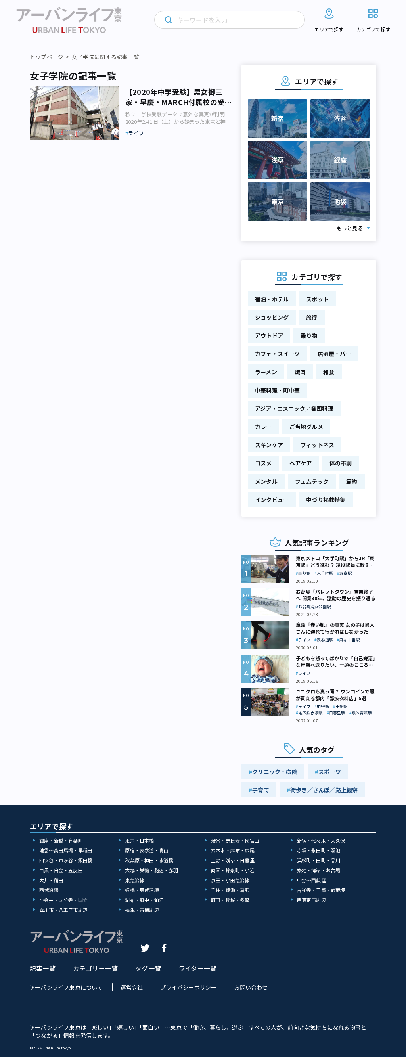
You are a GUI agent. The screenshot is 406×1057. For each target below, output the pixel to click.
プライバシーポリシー (188, 987)
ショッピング (272, 317)
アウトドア (269, 335)
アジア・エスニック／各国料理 (294, 408)
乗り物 (309, 335)
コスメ (263, 463)
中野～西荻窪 (311, 880)
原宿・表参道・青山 (147, 850)
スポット (317, 299)
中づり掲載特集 (325, 500)
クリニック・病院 (274, 772)
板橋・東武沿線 (142, 890)
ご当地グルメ (306, 427)
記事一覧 (43, 968)
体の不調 (340, 463)
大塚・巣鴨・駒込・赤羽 (151, 870)
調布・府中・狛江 (144, 899)
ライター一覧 (197, 968)
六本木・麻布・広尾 (233, 850)
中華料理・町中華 (277, 390)
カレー (263, 427)
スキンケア (269, 445)
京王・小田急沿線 (230, 880)
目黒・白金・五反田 (61, 870)
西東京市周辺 (311, 899)
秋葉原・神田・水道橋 (149, 860)
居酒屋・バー (334, 354)
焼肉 (300, 372)
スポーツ (329, 772)
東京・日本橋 (139, 840)
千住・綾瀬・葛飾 (230, 890)
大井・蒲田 (51, 880)
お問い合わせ (251, 987)
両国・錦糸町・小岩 (233, 870)
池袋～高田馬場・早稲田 (65, 850)
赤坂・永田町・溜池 (319, 850)
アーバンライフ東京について (66, 987)
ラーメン (266, 372)
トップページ (46, 57)
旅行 (311, 317)
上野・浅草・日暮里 (233, 860)
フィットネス (317, 445)
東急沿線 (134, 880)
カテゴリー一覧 (95, 968)
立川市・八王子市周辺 (63, 909)
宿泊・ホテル (272, 299)
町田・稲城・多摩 (230, 899)
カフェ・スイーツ (277, 354)
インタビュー (272, 500)
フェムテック (312, 481)
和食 (328, 372)
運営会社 (132, 987)
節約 (351, 481)
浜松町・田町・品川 (319, 860)
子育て (260, 790)
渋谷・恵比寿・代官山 (235, 840)
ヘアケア (300, 463)
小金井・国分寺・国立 (63, 899)
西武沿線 (49, 890)
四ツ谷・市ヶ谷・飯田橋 (65, 860)
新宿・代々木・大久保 (321, 840)
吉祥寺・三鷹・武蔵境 (321, 890)
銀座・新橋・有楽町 (61, 840)
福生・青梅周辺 (142, 909)
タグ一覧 (148, 968)
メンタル (266, 481)
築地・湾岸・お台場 (319, 870)
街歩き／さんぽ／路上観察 (324, 790)
